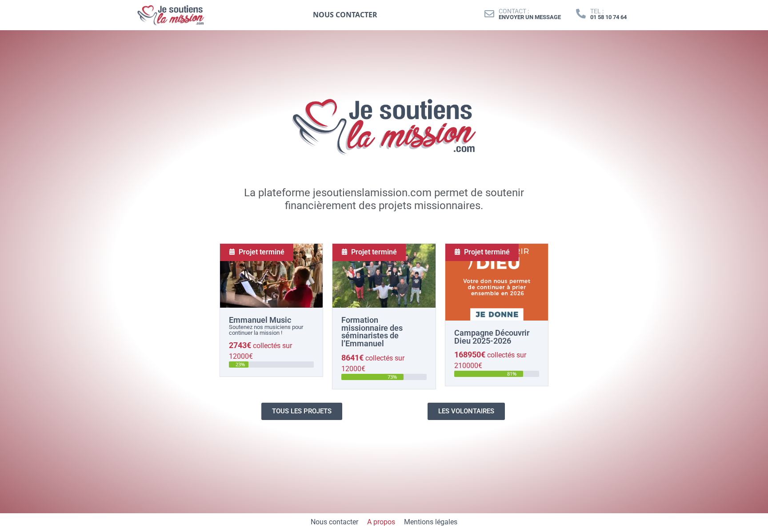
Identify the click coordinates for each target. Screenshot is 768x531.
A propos (381, 522)
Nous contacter (334, 522)
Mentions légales (430, 522)
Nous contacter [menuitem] (345, 15)
